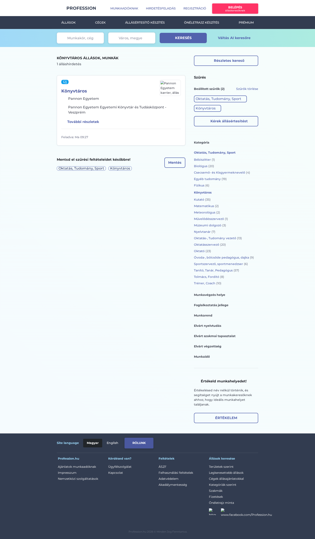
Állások (68, 22)
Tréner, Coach (207, 283)
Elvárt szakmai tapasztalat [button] (215, 336)
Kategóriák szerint (222, 485)
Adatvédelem (168, 479)
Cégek (100, 22)
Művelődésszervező (211, 219)
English (112, 443)
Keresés (183, 38)
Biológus (204, 166)
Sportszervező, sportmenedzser (221, 264)
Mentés (175, 162)
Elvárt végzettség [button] (207, 346)
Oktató (202, 251)
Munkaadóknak (124, 8)
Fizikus (201, 185)
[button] (220, 98)
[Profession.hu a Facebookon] (246, 513)
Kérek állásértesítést (229, 121)
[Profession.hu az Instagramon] (215, 513)
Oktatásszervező (210, 245)
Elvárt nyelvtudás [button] (207, 326)
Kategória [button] (201, 142)
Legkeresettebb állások (226, 473)
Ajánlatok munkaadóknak (77, 467)
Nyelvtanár (204, 232)
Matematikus (206, 206)
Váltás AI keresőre (234, 38)
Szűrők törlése (247, 89)
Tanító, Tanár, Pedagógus (216, 270)
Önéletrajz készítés (201, 22)
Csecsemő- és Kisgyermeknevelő (222, 172)
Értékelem (226, 418)
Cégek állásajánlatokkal (226, 479)
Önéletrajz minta (221, 503)
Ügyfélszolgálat (120, 467)
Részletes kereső (229, 61)
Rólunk (139, 443)
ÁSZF (162, 467)
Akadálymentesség (173, 485)
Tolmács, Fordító (209, 277)
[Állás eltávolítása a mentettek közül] (177, 137)
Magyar (93, 443)
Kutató (202, 199)
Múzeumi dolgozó (210, 225)
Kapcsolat (115, 473)
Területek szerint (221, 467)
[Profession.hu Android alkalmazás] (240, 442)
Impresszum (67, 473)
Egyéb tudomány (210, 179)
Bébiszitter (204, 160)
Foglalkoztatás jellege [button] (211, 305)
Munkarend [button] (203, 315)
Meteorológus (207, 212)
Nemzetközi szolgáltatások (78, 479)
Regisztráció (194, 8)
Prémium (246, 22)
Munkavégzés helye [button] (209, 295)
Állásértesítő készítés (145, 22)
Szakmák (215, 491)
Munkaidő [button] (202, 357)
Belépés (235, 8)
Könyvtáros (74, 91)
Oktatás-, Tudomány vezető (218, 238)
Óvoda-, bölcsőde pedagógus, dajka (224, 257)
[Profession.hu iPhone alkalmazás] (209, 442)
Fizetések (216, 497)
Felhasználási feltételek (176, 473)
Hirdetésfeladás (161, 8)
